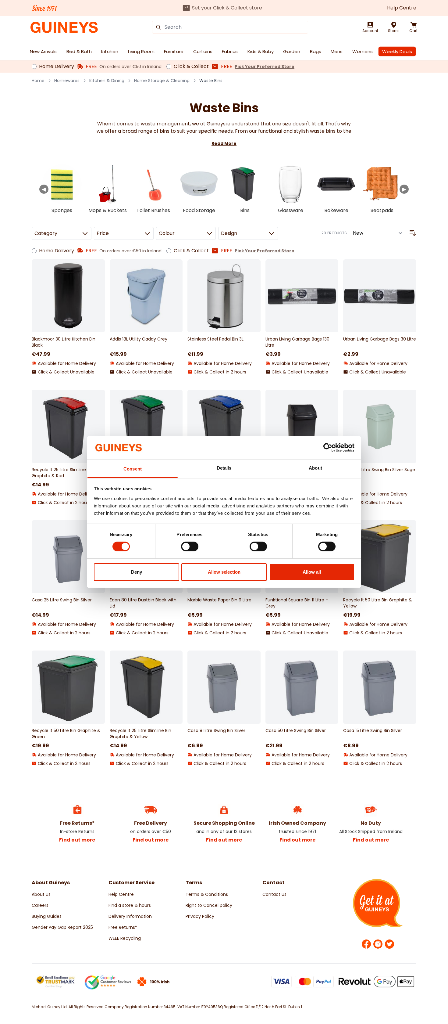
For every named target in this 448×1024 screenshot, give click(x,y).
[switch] (189, 546)
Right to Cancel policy (209, 905)
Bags (315, 51)
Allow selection (224, 572)
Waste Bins (210, 81)
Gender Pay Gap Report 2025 (62, 927)
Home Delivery (56, 66)
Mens (337, 51)
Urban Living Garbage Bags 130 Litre (297, 342)
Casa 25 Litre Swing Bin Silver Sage (379, 470)
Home (38, 81)
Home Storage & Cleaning (162, 81)
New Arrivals (43, 51)
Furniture (173, 51)
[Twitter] (389, 944)
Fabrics (230, 51)
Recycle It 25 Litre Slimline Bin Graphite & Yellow (140, 733)
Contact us (274, 894)
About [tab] (315, 468)
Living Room (141, 51)
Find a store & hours (129, 905)
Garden (291, 51)
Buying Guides (47, 916)
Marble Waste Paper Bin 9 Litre (219, 600)
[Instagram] (377, 944)
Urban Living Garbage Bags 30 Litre (379, 339)
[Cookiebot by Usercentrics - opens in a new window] (327, 447)
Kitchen (109, 51)
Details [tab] (224, 468)
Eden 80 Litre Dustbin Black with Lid (143, 603)
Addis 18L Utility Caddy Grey (138, 339)
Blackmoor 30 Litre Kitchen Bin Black (63, 342)
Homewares (67, 81)
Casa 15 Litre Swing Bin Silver (372, 730)
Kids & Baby (260, 51)
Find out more (77, 839)
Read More (224, 143)
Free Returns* (122, 927)
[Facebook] (366, 944)
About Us (41, 894)
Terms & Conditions (207, 894)
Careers (40, 905)
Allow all (312, 572)
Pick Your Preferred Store (264, 66)
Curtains (202, 51)
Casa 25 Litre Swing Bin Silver (62, 600)
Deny (136, 572)
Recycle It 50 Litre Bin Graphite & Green (66, 733)
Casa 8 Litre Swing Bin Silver (216, 730)
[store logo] (64, 27)
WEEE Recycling (124, 938)
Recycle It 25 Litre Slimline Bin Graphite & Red (62, 473)
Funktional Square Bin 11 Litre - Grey (296, 603)
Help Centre (401, 7)
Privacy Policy (200, 916)
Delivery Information (130, 916)
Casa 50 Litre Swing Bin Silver (295, 730)
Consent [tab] (132, 468)
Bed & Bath (79, 51)
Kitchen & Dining (106, 81)
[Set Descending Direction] (412, 233)
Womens (362, 51)
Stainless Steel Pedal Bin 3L (215, 339)
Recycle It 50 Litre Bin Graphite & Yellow (377, 603)
